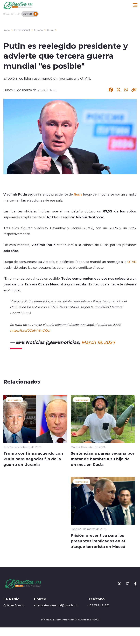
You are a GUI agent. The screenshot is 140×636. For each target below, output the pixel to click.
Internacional (22, 30)
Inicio (6, 30)
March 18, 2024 (98, 342)
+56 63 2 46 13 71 (98, 605)
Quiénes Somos (13, 605)
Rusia (50, 30)
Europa (38, 30)
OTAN (132, 262)
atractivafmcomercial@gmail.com (56, 605)
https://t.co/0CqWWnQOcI (30, 330)
